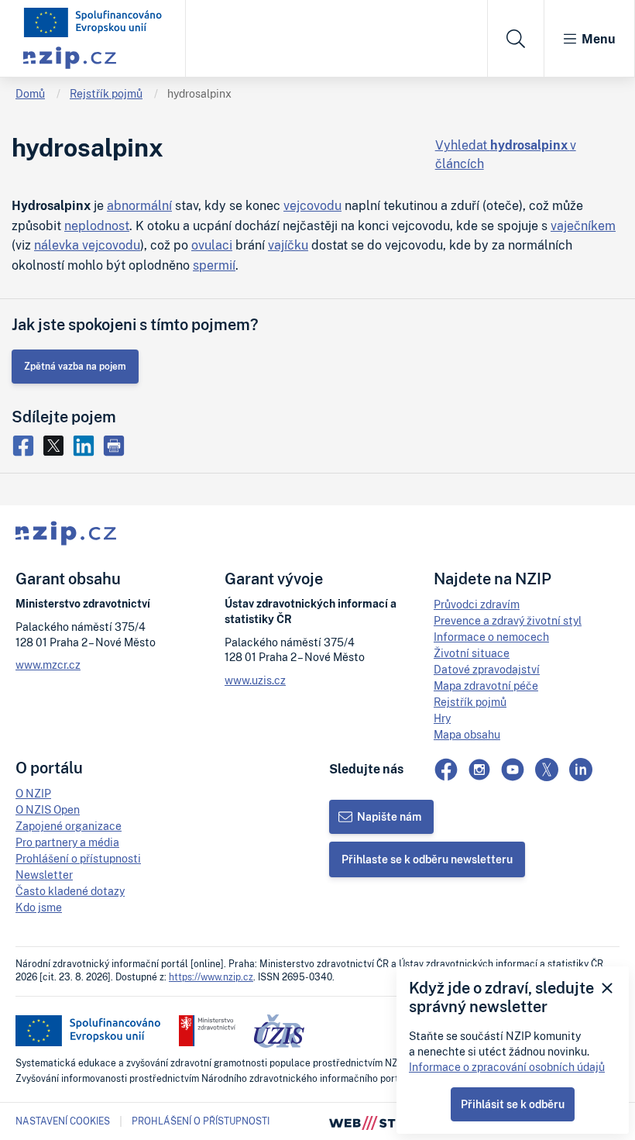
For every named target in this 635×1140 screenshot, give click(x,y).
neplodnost (96, 225)
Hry (442, 718)
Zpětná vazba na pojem (75, 366)
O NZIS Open (47, 809)
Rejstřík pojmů (106, 93)
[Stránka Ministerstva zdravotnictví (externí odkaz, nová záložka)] (207, 1030)
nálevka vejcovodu (87, 245)
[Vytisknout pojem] (115, 445)
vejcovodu (312, 205)
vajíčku (288, 245)
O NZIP (33, 793)
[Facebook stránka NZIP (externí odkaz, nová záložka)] (446, 769)
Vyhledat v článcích (505, 154)
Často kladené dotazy (70, 890)
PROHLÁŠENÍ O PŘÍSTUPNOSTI (200, 1121)
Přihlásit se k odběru (513, 1104)
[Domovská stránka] (93, 22)
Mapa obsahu (467, 734)
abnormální (139, 205)
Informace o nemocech (491, 636)
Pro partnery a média (67, 842)
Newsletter (44, 874)
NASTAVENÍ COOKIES (62, 1121)
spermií (214, 265)
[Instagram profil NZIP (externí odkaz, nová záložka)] (479, 769)
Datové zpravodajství (487, 669)
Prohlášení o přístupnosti (78, 858)
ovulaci (211, 245)
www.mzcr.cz (48, 664)
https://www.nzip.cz (211, 977)
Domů (30, 93)
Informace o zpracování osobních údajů (507, 1066)
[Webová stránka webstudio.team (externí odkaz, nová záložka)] (379, 1121)
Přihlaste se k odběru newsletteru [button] (427, 859)
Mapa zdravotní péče (486, 685)
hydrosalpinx (199, 93)
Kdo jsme (38, 907)
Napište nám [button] (389, 816)
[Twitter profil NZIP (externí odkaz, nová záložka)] (546, 769)
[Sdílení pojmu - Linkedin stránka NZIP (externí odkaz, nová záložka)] (87, 445)
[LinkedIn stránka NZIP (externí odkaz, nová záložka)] (580, 769)
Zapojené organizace (68, 825)
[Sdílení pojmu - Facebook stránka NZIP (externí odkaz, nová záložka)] (27, 445)
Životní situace (472, 653)
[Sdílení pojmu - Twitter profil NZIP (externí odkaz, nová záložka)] (57, 445)
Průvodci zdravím (477, 604)
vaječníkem (583, 225)
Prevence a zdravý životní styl (508, 620)
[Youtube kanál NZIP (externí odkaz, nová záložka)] (512, 769)
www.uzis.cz (255, 680)
